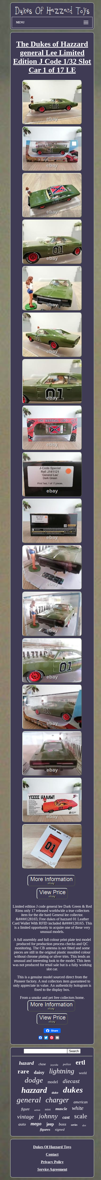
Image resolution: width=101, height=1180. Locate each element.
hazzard (34, 1090)
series (74, 1124)
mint (48, 1109)
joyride (54, 1064)
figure (25, 1109)
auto (22, 1124)
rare (23, 1071)
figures (45, 1129)
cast (66, 1117)
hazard (26, 1063)
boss (62, 1124)
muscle (61, 1109)
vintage (25, 1117)
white (77, 1108)
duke (55, 1093)
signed (60, 1129)
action (37, 1110)
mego (36, 1123)
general (29, 1100)
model (53, 1082)
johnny (48, 1116)
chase (42, 1064)
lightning (61, 1071)
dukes (73, 1089)
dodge (34, 1080)
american (81, 1102)
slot (84, 1125)
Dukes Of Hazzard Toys (52, 1147)
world (83, 1073)
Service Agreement (52, 1169)
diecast (71, 1081)
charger (57, 1100)
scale (80, 1116)
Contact (52, 1154)
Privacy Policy (52, 1162)
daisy (39, 1072)
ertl (80, 1062)
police (67, 1064)
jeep (50, 1124)
